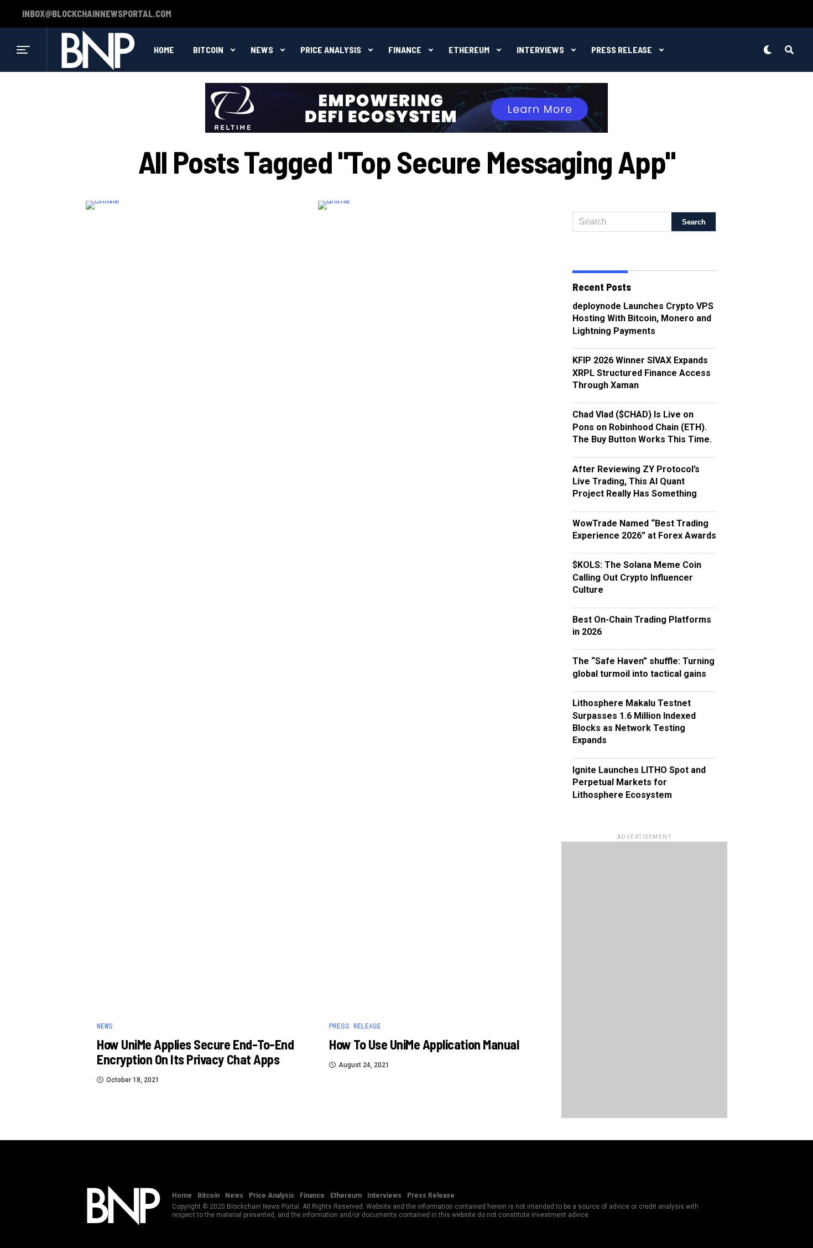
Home (164, 49)
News (262, 49)
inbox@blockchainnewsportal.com (96, 13)
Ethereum (469, 49)
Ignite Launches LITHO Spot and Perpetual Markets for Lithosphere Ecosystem (639, 782)
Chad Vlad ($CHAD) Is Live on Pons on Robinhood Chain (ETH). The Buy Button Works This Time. (642, 427)
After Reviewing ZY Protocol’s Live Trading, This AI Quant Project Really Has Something (636, 481)
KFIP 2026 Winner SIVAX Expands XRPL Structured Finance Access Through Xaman (641, 372)
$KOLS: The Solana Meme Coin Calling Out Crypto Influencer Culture (636, 577)
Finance (404, 49)
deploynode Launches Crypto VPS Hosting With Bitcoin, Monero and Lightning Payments (642, 318)
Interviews (540, 49)
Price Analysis (330, 49)
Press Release (621, 49)
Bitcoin (208, 49)
